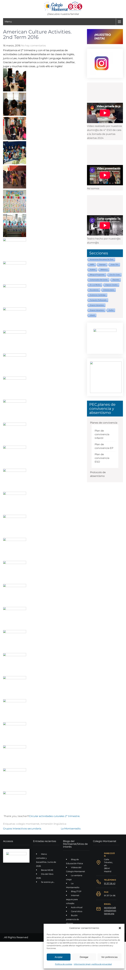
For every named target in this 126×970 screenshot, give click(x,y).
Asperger (102, 264)
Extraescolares (109, 290)
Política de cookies (63, 964)
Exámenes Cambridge (98, 295)
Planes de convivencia (103, 422)
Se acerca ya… (48, 882)
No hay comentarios (33, 45)
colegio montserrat (27, 823)
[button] (119, 928)
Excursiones (94, 290)
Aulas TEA (114, 264)
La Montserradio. (71, 828)
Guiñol (111, 310)
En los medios (95, 285)
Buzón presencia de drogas (72, 919)
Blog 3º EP (76, 891)
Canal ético (76, 911)
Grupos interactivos (97, 305)
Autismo (93, 269)
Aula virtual (77, 907)
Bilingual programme (97, 274)
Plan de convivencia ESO (102, 458)
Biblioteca (104, 269)
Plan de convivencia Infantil (102, 434)
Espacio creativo (112, 285)
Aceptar (59, 957)
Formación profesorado (98, 300)
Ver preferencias (109, 957)
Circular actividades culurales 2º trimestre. (54, 816)
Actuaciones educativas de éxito (101, 259)
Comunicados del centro (99, 280)
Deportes (116, 280)
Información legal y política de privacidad (93, 964)
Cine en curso (115, 274)
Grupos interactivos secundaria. (22, 828)
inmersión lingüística (53, 823)
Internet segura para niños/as (72, 899)
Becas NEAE (47, 870)
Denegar (84, 957)
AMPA (92, 264)
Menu (8, 21)
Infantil (92, 315)
